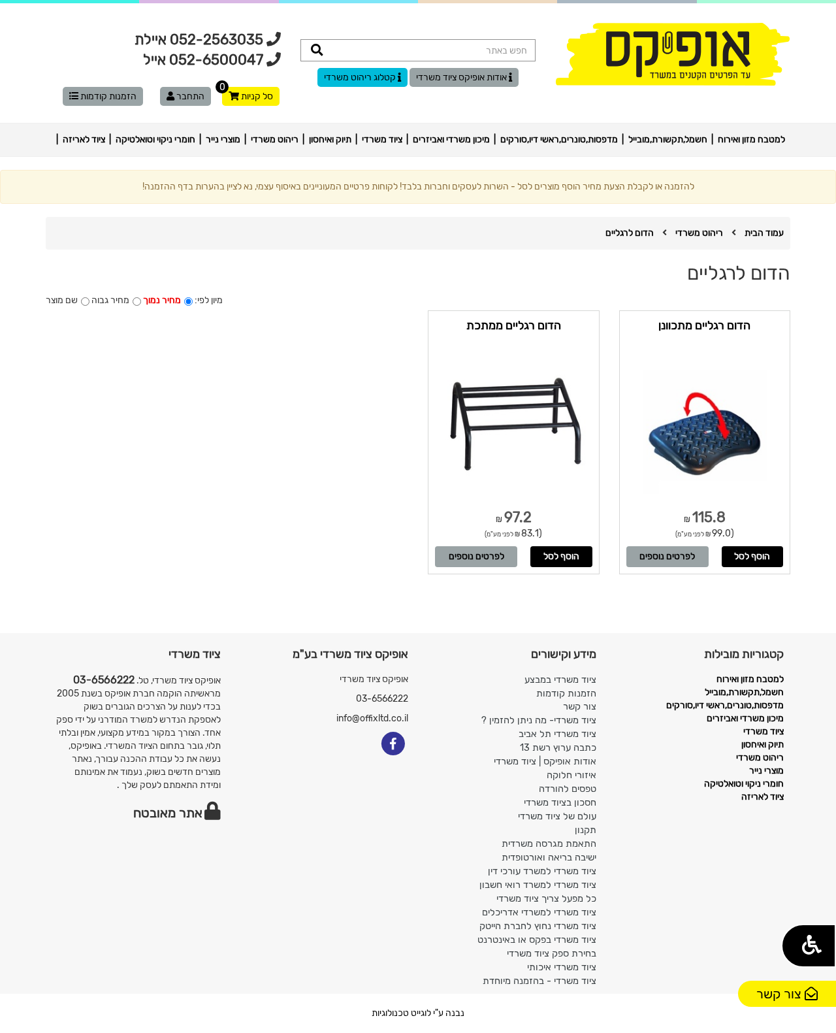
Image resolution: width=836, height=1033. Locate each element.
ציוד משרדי (382, 139)
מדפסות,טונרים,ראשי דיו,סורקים (559, 139)
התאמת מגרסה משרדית (549, 843)
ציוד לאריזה (84, 139)
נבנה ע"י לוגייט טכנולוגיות (418, 1013)
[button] (808, 946)
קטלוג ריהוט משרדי (361, 77)
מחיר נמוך (162, 300)
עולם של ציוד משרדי (557, 816)
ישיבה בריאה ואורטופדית (549, 857)
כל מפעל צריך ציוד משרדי (546, 898)
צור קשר (780, 994)
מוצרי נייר (223, 139)
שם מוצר (62, 300)
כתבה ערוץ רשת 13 (558, 747)
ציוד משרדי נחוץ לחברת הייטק (537, 926)
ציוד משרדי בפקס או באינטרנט (536, 939)
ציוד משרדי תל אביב (557, 734)
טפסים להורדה (567, 789)
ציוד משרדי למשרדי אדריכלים (539, 912)
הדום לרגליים (629, 232)
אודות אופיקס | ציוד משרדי (545, 761)
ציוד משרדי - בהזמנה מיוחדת (539, 981)
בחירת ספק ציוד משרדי (551, 953)
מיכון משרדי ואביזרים (451, 139)
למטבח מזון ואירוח (751, 139)
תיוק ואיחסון (330, 139)
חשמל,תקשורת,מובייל (667, 139)
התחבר (189, 96)
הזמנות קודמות (107, 96)
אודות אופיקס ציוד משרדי (462, 77)
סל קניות (247, 94)
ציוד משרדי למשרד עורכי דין (542, 871)
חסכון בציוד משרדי (560, 802)
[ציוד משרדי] (672, 53)
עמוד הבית (764, 232)
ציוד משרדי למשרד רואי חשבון (537, 885)
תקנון (585, 830)
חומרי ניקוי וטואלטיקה (155, 139)
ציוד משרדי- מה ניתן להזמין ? (538, 720)
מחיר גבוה (110, 300)
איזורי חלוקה (571, 775)
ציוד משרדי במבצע (560, 679)
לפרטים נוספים (667, 556)
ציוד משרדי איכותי (561, 967)
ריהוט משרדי (274, 139)
